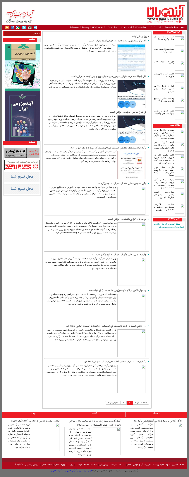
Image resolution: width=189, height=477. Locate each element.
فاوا (168, 465)
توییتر (80, 470)
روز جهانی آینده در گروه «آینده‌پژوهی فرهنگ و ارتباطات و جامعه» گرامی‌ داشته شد (106, 326)
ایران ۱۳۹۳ (155, 27)
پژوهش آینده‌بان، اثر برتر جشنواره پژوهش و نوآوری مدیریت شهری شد (169, 226)
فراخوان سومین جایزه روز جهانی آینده (128, 112)
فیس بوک (87, 470)
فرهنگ (79, 465)
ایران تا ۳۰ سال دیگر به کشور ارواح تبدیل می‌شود (164, 88)
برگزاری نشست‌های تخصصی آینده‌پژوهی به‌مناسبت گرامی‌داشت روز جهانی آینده (108, 148)
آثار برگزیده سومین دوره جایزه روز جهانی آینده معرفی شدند (117, 41)
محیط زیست (158, 465)
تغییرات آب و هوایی (142, 465)
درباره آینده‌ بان (171, 27)
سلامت (94, 465)
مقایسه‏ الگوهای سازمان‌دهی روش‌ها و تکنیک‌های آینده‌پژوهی (164, 207)
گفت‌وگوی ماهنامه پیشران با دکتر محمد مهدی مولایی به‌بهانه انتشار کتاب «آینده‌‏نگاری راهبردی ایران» (95, 423)
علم (129, 465)
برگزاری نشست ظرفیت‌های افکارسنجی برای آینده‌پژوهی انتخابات (115, 362)
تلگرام (53, 470)
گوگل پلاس (71, 470)
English (19, 465)
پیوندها (85, 27)
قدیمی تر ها (113, 402)
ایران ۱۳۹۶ (112, 27)
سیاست (113, 465)
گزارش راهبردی (173, 32)
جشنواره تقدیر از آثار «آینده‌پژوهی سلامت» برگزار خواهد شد (117, 290)
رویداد (156, 413)
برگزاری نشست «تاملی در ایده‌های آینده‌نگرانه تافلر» (35, 421)
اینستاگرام (62, 470)
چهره (33, 413)
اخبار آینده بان (174, 219)
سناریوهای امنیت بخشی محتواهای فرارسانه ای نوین (164, 194)
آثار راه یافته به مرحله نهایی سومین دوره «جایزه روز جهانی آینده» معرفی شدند (108, 76)
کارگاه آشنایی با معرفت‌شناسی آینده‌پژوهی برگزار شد (158, 421)
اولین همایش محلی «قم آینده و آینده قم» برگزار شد (121, 183)
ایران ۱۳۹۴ (140, 27)
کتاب (94, 413)
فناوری (175, 465)
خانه (183, 27)
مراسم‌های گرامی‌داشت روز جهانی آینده (127, 219)
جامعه (86, 465)
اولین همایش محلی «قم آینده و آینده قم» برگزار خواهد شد (118, 255)
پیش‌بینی (103, 465)
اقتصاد (122, 465)
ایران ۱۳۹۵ (126, 27)
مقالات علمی (175, 125)
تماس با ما (74, 27)
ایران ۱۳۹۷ (97, 27)
